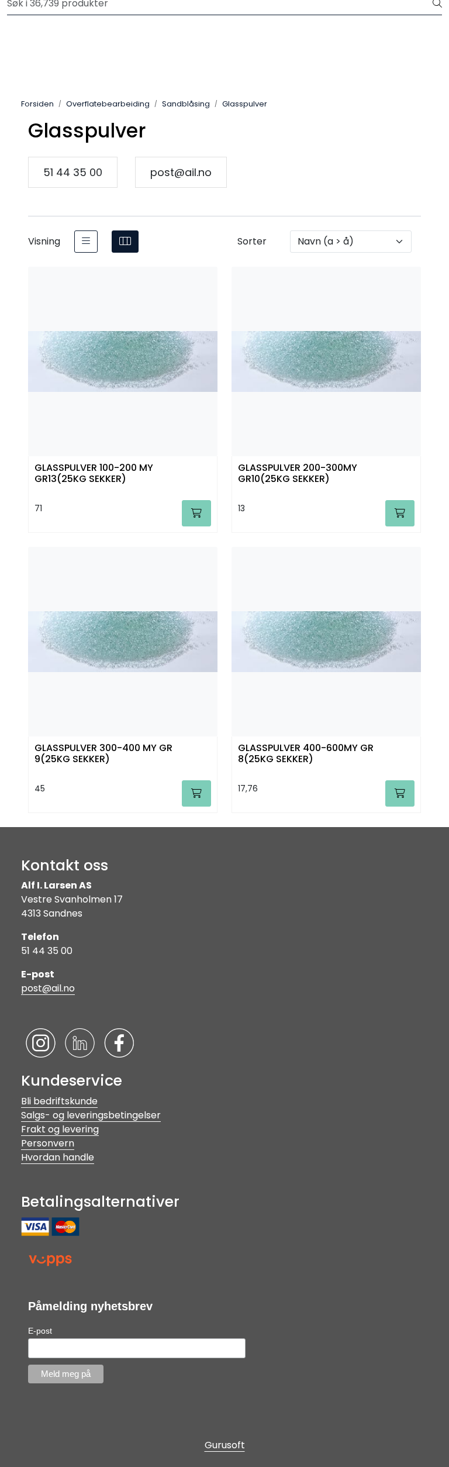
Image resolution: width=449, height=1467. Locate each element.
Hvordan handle (57, 1157)
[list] (86, 241)
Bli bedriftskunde (59, 1101)
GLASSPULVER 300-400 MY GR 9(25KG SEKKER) (103, 754)
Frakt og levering (60, 1129)
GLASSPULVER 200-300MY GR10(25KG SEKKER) (297, 473)
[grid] (125, 241)
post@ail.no (181, 172)
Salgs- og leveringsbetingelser (91, 1115)
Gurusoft (225, 1445)
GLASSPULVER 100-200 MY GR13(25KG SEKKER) (93, 473)
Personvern (47, 1143)
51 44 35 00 (72, 172)
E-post (40, 1330)
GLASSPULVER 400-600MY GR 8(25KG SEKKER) (306, 754)
